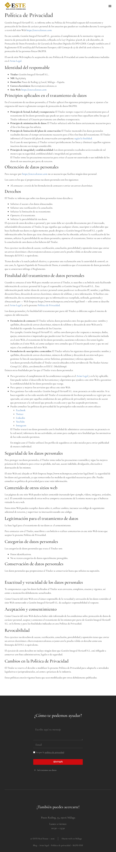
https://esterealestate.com (39, 30)
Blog (35, 845)
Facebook (20, 410)
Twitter (19, 414)
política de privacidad (54, 752)
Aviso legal (44, 845)
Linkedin (20, 417)
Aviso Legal (16, 60)
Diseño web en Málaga (72, 838)
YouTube (20, 421)
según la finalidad (83, 138)
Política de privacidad (60, 845)
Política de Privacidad (49, 305)
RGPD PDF (78, 845)
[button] (110, 6)
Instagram (21, 425)
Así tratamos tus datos (46, 770)
